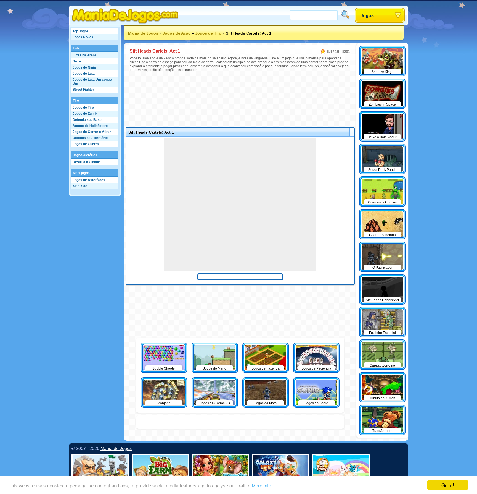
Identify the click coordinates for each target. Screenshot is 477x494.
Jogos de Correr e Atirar (92, 132)
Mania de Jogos (143, 33)
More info (261, 485)
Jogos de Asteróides (89, 180)
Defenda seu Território (90, 138)
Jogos (367, 15)
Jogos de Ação (177, 33)
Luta (76, 48)
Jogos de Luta (84, 73)
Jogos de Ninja (84, 67)
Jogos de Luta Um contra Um (92, 81)
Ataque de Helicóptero (90, 126)
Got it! (447, 485)
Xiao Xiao (80, 186)
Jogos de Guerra (86, 144)
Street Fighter (83, 90)
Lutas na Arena (85, 55)
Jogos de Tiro (83, 107)
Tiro (76, 101)
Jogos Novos (83, 37)
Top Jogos (81, 31)
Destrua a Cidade (86, 162)
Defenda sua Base (87, 120)
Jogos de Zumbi (85, 114)
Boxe (77, 61)
